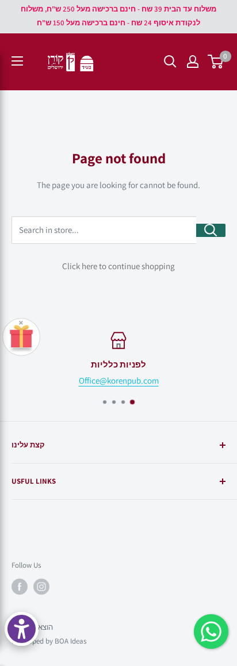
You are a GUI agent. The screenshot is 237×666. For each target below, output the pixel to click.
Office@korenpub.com (119, 380)
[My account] (192, 61)
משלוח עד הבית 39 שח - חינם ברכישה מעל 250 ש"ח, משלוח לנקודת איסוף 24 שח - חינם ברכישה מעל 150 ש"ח (118, 16)
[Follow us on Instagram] (41, 587)
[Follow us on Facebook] (20, 587)
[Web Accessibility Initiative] (21, 628)
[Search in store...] (210, 230)
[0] (216, 61)
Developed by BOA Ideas (49, 641)
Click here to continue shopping (118, 266)
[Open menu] (17, 61)
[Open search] (170, 61)
